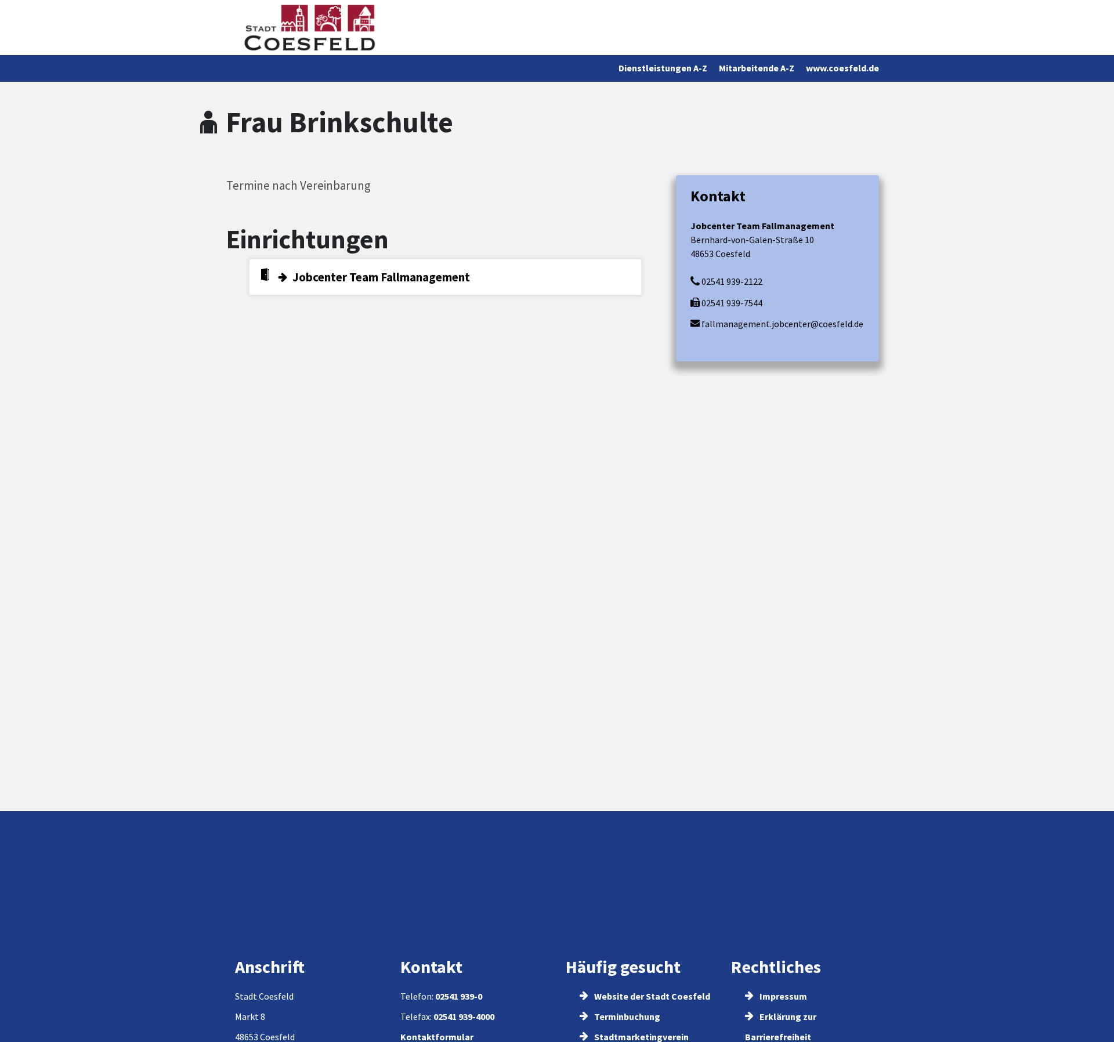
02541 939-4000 (463, 1016)
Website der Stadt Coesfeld (651, 996)
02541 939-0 (458, 996)
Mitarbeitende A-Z (756, 68)
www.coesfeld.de (842, 68)
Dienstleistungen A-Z (663, 68)
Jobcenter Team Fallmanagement (381, 277)
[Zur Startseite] (309, 27)
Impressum (782, 996)
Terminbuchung (626, 1016)
